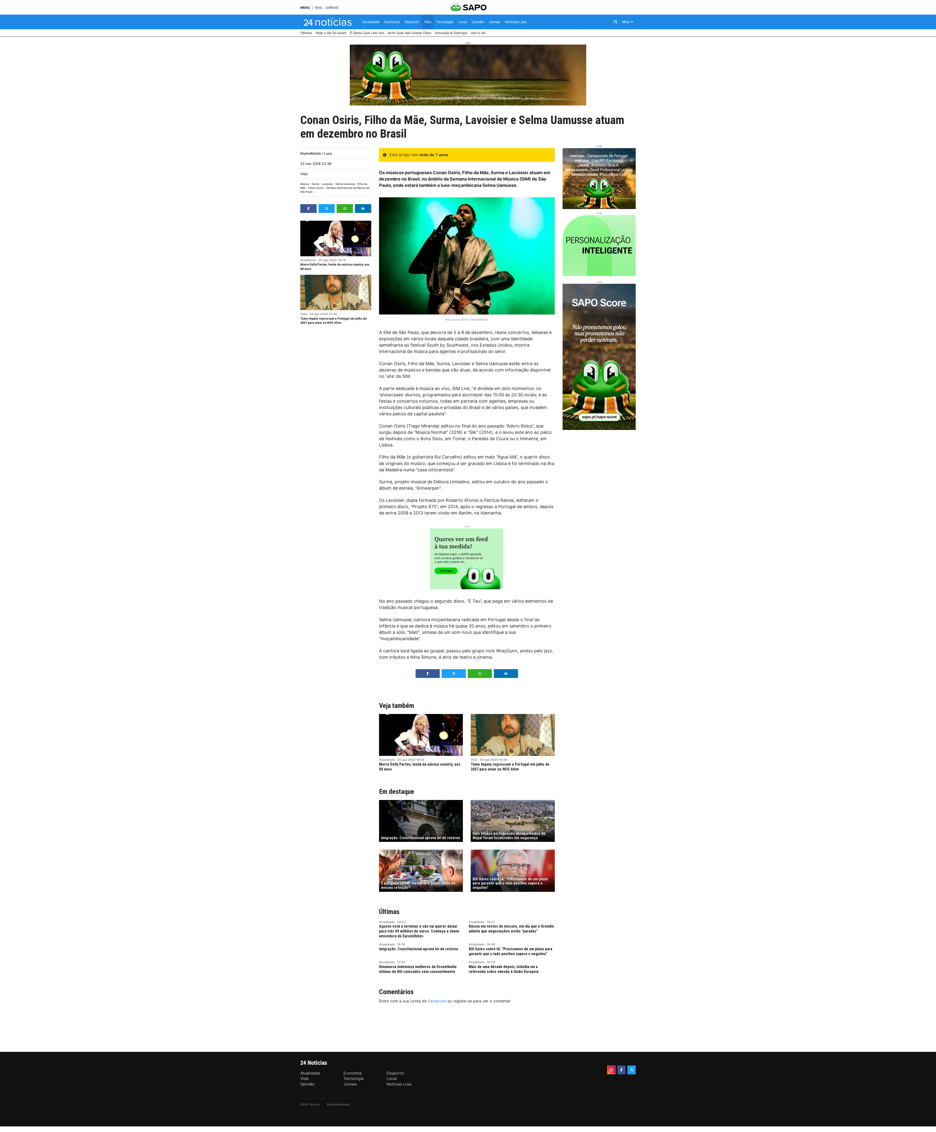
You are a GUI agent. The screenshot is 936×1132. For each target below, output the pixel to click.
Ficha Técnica (310, 1104)
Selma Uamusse (345, 184)
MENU (305, 7)
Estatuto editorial (338, 1104)
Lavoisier (327, 184)
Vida (304, 174)
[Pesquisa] (615, 22)
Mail (318, 7)
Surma (315, 184)
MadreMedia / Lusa (316, 153)
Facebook (437, 1001)
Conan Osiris (316, 188)
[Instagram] (611, 1069)
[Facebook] (621, 1069)
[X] (631, 1069)
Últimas (389, 912)
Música (304, 184)
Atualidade (308, 260)
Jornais (331, 7)
